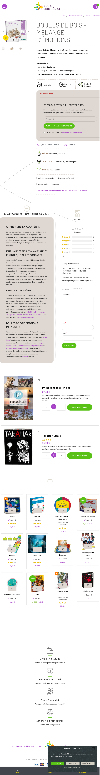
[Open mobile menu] (4, 6)
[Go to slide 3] (18, 40)
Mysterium (37, 555)
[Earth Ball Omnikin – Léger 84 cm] (62, 505)
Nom (64, 323)
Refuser (72, 763)
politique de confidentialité (73, 132)
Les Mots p (16, 348)
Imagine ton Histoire (88, 516)
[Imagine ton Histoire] (88, 505)
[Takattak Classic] (22, 446)
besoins (25, 356)
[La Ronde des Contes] (12, 583)
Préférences (87, 763)
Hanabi (12, 516)
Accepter (57, 763)
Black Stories (88, 591)
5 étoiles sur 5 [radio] (82, 288)
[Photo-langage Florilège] (22, 398)
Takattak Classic (51, 436)
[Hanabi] (12, 505)
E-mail (64, 333)
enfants (9, 348)
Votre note (66, 289)
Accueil (62, 16)
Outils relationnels (75, 16)
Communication (42, 190)
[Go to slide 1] (13, 40)
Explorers (62, 555)
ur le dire (24, 348)
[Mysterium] (37, 544)
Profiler (12, 555)
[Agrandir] (6, 38)
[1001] (37, 583)
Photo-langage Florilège (56, 388)
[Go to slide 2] (16, 40)
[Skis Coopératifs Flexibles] (88, 541)
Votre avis (66, 294)
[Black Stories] (88, 580)
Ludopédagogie (81, 190)
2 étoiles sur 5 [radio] (76, 288)
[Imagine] (37, 505)
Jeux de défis (70, 190)
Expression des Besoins (32, 315)
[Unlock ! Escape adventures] (62, 580)
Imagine (37, 516)
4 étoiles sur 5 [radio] (80, 288)
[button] (93, 748)
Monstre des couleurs (26, 317)
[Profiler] (12, 544)
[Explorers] (62, 546)
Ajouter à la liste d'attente (59, 126)
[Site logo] (50, 6)
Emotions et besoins (56, 190)
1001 (37, 594)
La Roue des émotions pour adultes (30, 345)
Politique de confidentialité (72, 768)
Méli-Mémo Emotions (34, 312)
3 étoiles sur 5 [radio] (78, 288)
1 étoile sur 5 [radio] (74, 288)
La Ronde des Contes (12, 594)
